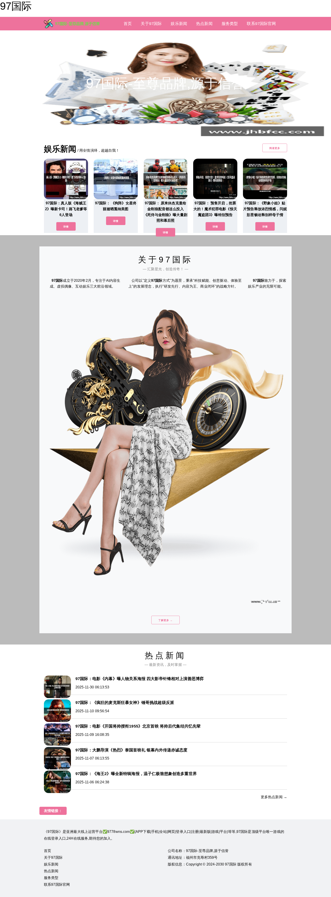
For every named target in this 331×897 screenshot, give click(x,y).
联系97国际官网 (261, 23)
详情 (66, 226)
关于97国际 (151, 23)
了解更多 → (165, 620)
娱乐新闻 (179, 23)
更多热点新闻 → (274, 797)
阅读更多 (274, 148)
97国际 (16, 6)
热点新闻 (204, 23)
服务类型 (230, 23)
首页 (128, 23)
